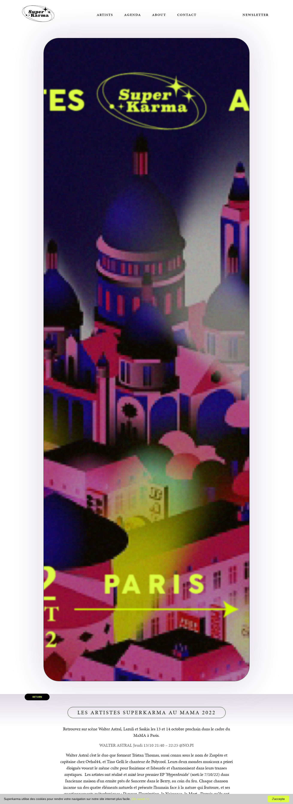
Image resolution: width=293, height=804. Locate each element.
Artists (105, 14)
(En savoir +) (140, 799)
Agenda (132, 14)
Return (37, 697)
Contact (186, 14)
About (159, 14)
